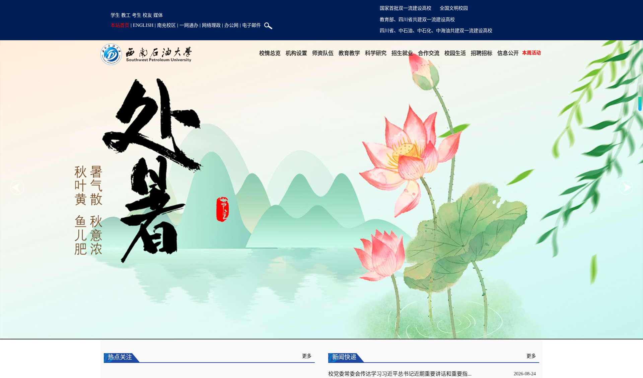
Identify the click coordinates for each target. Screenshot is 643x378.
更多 (306, 356)
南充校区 (166, 25)
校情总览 (270, 53)
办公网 (231, 25)
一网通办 (189, 25)
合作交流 (428, 53)
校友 (147, 15)
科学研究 (375, 53)
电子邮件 (251, 25)
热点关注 (120, 357)
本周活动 (531, 52)
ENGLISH (143, 25)
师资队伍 (323, 53)
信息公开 (508, 53)
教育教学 (349, 53)
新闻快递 (344, 357)
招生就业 (402, 53)
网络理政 (211, 25)
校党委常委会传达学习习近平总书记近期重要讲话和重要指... (400, 374)
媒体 (158, 15)
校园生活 (455, 53)
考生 (136, 15)
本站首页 (120, 25)
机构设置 (296, 53)
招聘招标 (481, 53)
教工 (126, 15)
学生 (115, 15)
